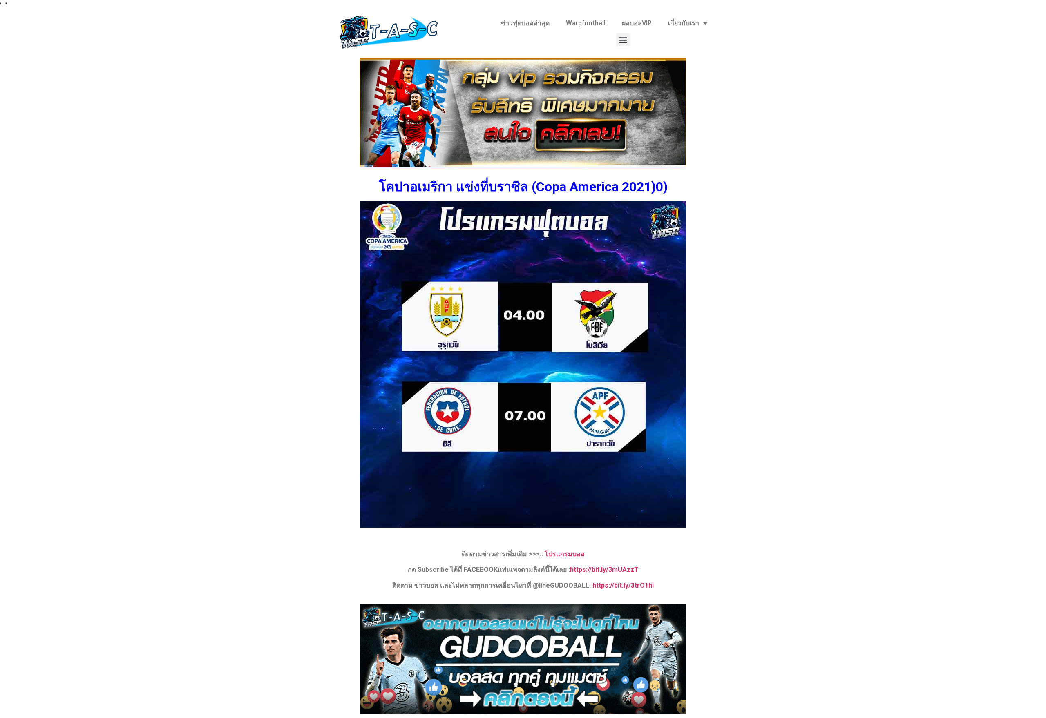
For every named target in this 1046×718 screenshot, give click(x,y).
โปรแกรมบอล (565, 554)
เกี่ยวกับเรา (683, 23)
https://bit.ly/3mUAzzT (604, 569)
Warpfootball (586, 23)
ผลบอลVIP (637, 23)
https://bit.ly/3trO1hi (623, 585)
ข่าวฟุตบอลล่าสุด (525, 23)
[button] (623, 39)
